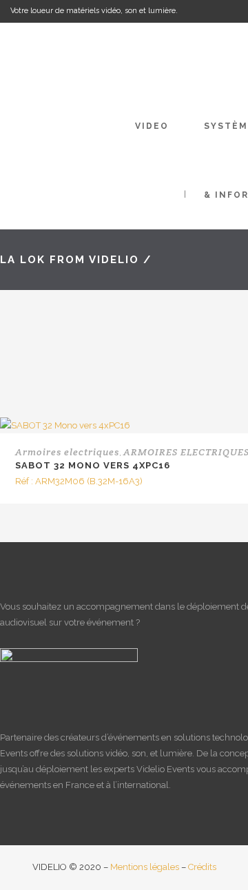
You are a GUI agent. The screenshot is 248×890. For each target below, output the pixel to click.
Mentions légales (144, 867)
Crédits (202, 867)
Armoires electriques (67, 452)
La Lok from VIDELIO (69, 259)
